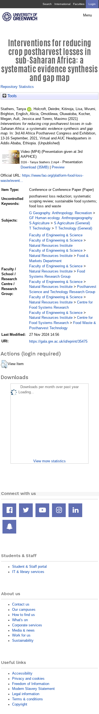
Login (92, 3)
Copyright (19, 704)
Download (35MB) (35, 167)
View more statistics (49, 461)
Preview (58, 167)
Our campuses (23, 609)
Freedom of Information (30, 684)
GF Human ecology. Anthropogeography (60, 218)
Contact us (20, 604)
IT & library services (28, 572)
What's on (20, 620)
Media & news (23, 630)
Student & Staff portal (29, 566)
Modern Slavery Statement (33, 689)
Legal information (25, 694)
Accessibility (22, 673)
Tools (11, 96)
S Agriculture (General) (72, 223)
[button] (4, 364)
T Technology (40, 228)
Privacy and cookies (28, 678)
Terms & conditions (27, 699)
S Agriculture (39, 223)
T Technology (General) (73, 228)
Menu (87, 15)
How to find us (23, 615)
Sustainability (23, 640)
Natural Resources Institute (51, 245)
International (62, 3)
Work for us (21, 635)
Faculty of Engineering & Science (55, 235)
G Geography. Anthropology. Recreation (60, 213)
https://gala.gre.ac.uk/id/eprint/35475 (58, 341)
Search (47, 3)
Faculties (78, 3)
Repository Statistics (17, 87)
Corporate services (27, 625)
